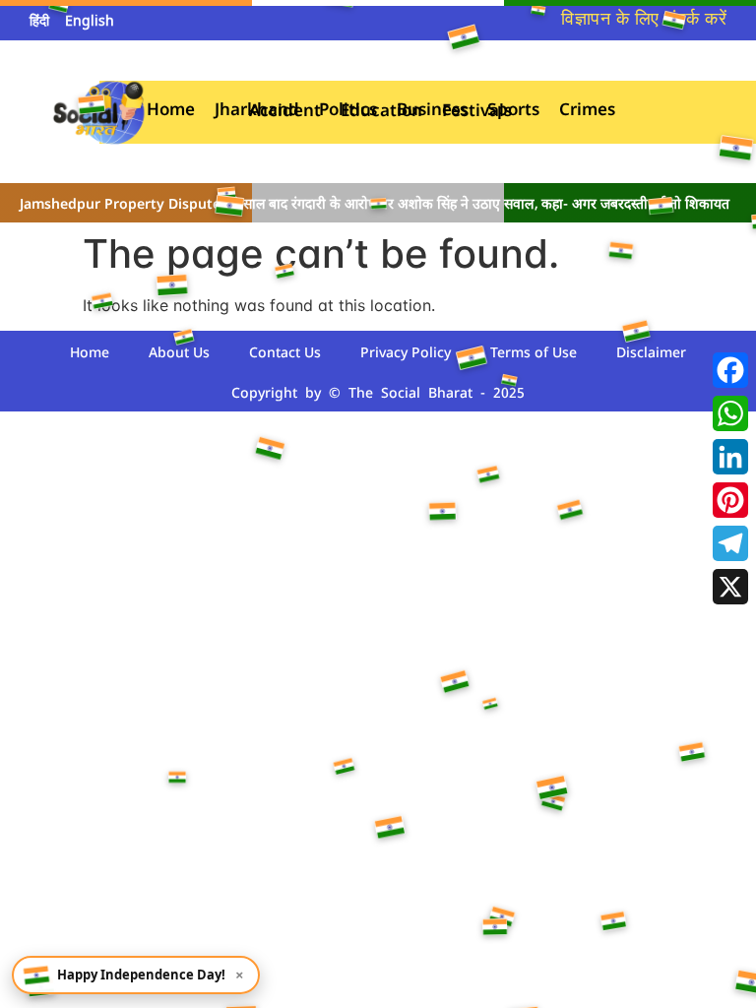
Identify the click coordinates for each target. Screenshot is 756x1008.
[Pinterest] (730, 500)
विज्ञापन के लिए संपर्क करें (643, 20)
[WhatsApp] (730, 413)
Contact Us (285, 354)
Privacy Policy (405, 354)
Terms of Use (533, 354)
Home (89, 354)
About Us (179, 354)
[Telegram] (730, 543)
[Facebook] (730, 370)
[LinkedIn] (730, 456)
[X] (730, 586)
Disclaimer (651, 354)
